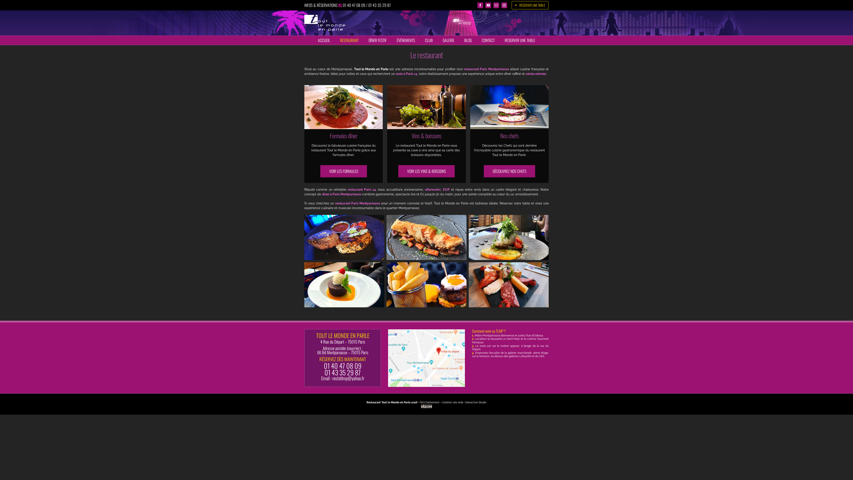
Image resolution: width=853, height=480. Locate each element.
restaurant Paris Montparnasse (486, 69)
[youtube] (488, 5)
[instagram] (504, 5)
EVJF (446, 189)
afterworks (433, 189)
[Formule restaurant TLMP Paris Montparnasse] (343, 86)
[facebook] (480, 5)
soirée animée (536, 74)
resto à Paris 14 (406, 74)
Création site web (452, 402)
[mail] (496, 5)
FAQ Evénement (429, 402)
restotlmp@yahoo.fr (348, 378)
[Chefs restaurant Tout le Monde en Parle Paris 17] (509, 86)
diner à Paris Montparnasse (341, 194)
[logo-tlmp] (324, 16)
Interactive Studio (475, 402)
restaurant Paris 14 (362, 189)
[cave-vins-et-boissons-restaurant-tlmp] (426, 86)
